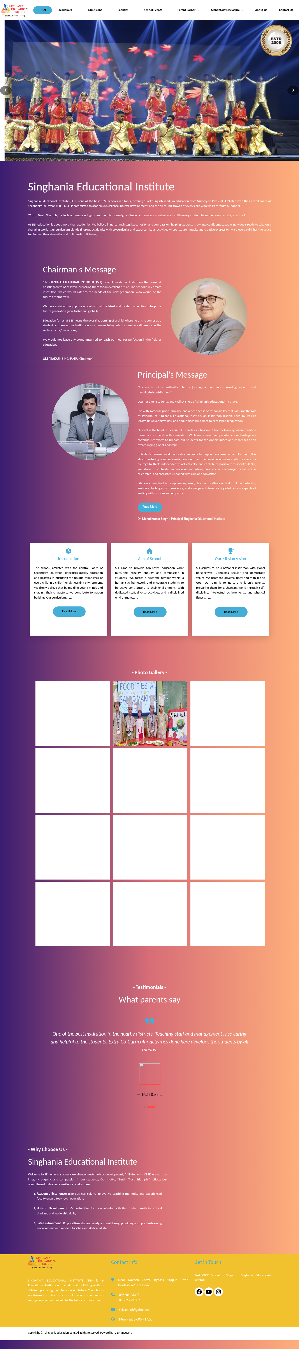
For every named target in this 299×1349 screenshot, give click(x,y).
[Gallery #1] (72, 713)
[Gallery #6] (227, 847)
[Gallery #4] (72, 847)
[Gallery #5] (150, 847)
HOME (43, 10)
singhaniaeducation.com (60, 1333)
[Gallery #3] (227, 780)
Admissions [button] (95, 10)
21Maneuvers (123, 1333)
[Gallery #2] (150, 780)
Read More (149, 507)
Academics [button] (65, 10)
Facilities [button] (123, 10)
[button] (155, 10)
